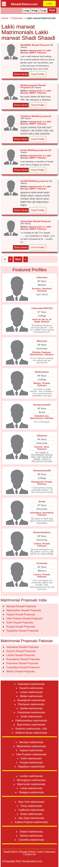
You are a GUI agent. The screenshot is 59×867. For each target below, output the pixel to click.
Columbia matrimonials (31, 839)
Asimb (42, 501)
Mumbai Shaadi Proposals (21, 606)
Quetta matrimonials (31, 708)
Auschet (36, 288)
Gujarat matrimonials (31, 750)
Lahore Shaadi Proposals (20, 655)
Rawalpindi (37, 481)
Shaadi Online (27, 851)
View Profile (38, 74)
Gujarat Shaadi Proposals (20, 614)
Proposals (17, 18)
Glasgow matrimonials (31, 792)
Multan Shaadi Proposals (20, 671)
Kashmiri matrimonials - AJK (31, 728)
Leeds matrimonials (31, 788)
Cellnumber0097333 (42, 308)
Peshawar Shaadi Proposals (22, 663)
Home (4, 18)
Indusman (42, 277)
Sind (46, 447)
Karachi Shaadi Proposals (21, 651)
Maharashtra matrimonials (31, 746)
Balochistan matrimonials (31, 724)
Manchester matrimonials (31, 784)
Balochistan (36, 354)
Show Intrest (21, 74)
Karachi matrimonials (31, 688)
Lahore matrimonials (31, 692)
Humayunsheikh (42, 404)
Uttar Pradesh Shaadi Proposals (24, 618)
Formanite (42, 563)
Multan (37, 383)
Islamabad (35, 512)
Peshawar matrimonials (31, 704)
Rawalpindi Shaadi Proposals (23, 659)
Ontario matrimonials (31, 831)
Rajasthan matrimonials (31, 766)
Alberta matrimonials (31, 835)
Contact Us (29, 854)
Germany (42, 290)
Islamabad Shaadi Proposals (22, 647)
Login (49, 3)
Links (40, 851)
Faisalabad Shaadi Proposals (23, 667)
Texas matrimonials (31, 806)
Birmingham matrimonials (31, 780)
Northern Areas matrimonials (31, 732)
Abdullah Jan (41, 416)
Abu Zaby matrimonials (31, 818)
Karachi (38, 447)
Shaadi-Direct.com (24, 4)
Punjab (46, 383)
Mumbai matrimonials (31, 742)
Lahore (37, 543)
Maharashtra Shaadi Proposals (23, 610)
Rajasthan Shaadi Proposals (22, 630)
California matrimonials (31, 810)
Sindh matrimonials (31, 716)
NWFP (32, 52)
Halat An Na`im (40, 319)
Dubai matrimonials (31, 814)
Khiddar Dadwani (41, 352)
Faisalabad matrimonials (31, 712)
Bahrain (45, 321)
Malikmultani (42, 372)
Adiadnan (42, 435)
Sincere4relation (42, 532)
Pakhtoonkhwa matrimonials (31, 720)
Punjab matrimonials (31, 762)
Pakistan (41, 52)
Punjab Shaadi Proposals (20, 626)
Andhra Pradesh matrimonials (31, 822)
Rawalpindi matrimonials (31, 700)
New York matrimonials (31, 802)
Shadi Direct (10, 851)
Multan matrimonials (31, 696)
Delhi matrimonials (31, 758)
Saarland (46, 288)
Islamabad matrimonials (31, 684)
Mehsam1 (42, 341)
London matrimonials (31, 776)
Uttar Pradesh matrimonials (31, 754)
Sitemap (49, 851)
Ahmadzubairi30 (42, 470)
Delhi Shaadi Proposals (19, 622)
